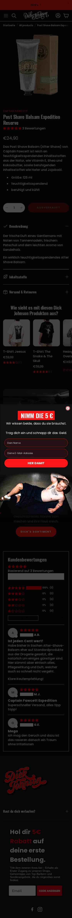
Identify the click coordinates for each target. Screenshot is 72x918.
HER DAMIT (36, 463)
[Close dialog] (68, 408)
